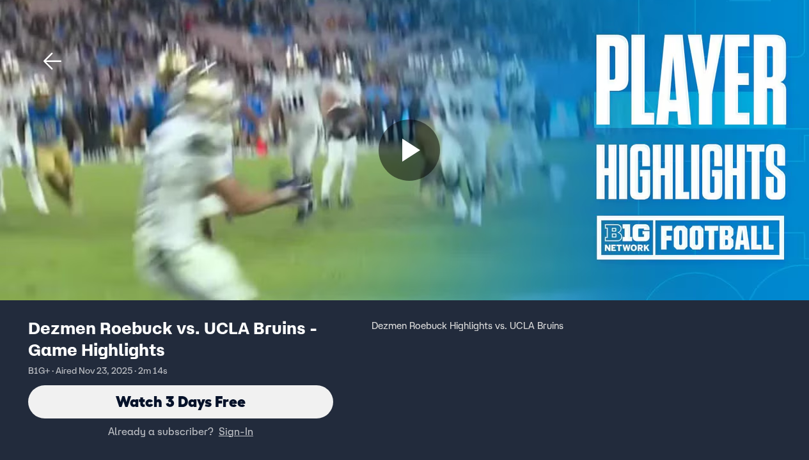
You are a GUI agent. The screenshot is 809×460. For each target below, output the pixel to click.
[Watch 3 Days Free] (409, 150)
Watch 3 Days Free (181, 401)
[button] (52, 61)
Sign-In (236, 431)
